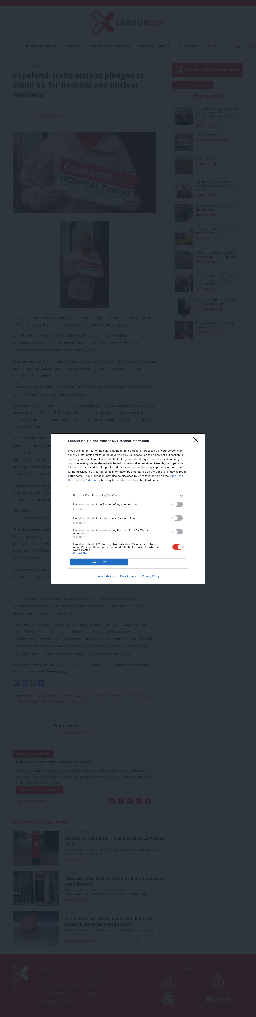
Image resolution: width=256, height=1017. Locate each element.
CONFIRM (99, 561)
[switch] (177, 504)
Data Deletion (105, 576)
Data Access (128, 576)
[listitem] (128, 495)
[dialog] (128, 508)
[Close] (197, 441)
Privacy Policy (150, 576)
